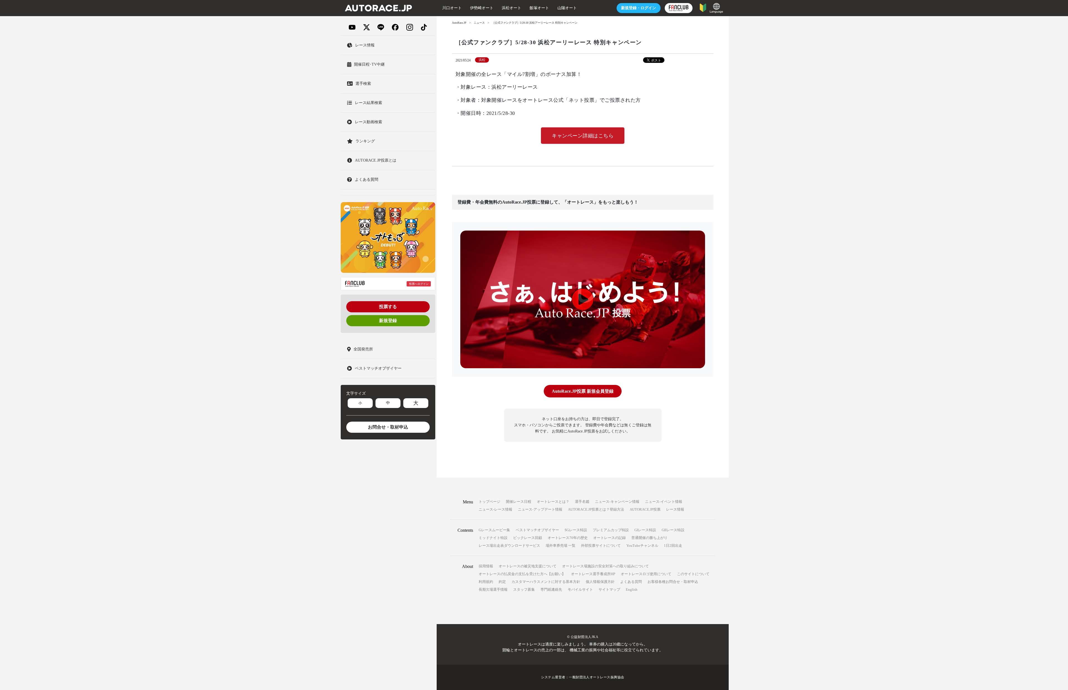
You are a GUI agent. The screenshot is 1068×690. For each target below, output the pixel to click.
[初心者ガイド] (703, 7)
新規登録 (388, 320)
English (631, 589)
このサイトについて (693, 574)
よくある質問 (631, 582)
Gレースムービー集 (494, 530)
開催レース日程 (518, 501)
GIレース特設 (645, 530)
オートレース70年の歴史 (568, 538)
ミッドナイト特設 (493, 538)
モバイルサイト (580, 589)
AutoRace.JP (459, 22)
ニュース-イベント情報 (663, 501)
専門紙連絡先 (551, 589)
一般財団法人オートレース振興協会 (596, 677)
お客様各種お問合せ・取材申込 (672, 582)
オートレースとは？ (553, 501)
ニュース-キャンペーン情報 (617, 501)
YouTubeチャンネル (642, 545)
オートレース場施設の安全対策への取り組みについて (605, 566)
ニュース (479, 22)
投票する (388, 306)
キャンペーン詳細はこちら (583, 136)
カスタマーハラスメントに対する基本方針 (545, 582)
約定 (502, 582)
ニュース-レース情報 (495, 509)
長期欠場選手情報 (493, 589)
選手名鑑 (582, 501)
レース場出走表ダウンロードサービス (509, 545)
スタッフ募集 (524, 589)
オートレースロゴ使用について (646, 574)
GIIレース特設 (673, 530)
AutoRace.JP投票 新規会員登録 (583, 391)
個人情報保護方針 (600, 582)
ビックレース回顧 (527, 538)
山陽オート (567, 8)
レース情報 (675, 509)
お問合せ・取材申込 (388, 427)
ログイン (638, 8)
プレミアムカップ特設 (611, 530)
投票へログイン (419, 283)
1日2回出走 (673, 545)
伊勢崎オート (481, 8)
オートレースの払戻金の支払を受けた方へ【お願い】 (522, 574)
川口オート (452, 8)
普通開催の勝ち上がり (649, 538)
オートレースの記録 (609, 538)
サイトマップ (609, 589)
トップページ (489, 501)
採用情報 (486, 566)
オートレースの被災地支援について (528, 566)
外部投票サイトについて (601, 545)
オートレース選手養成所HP (593, 574)
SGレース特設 (576, 530)
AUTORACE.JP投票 (645, 509)
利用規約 (486, 582)
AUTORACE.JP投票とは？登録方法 (596, 509)
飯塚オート (539, 8)
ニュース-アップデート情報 (540, 509)
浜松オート (511, 8)
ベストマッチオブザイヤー (537, 530)
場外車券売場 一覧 (560, 545)
